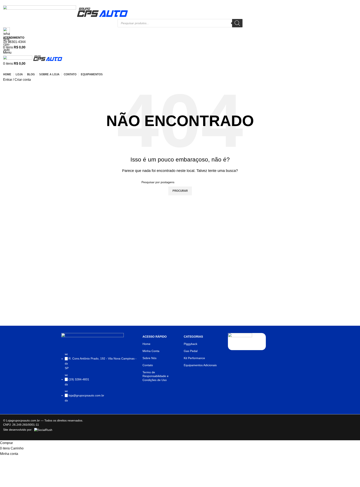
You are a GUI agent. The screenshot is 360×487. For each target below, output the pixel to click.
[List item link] (99, 379)
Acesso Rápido (154, 336)
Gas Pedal (191, 351)
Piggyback (190, 344)
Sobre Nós (149, 358)
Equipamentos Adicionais (200, 365)
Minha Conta (150, 351)
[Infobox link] (180, 220)
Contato (147, 365)
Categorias (193, 336)
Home (146, 344)
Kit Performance (194, 358)
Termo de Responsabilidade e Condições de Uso (155, 376)
